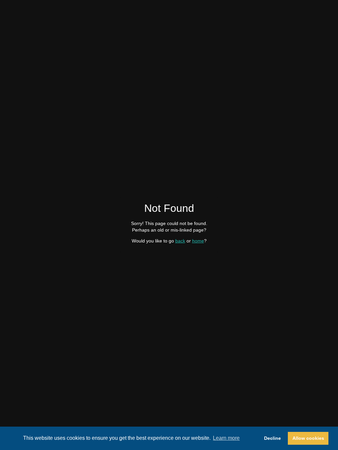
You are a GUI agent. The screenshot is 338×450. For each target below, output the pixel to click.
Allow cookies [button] (308, 438)
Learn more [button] (226, 438)
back (180, 240)
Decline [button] (272, 438)
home (198, 240)
